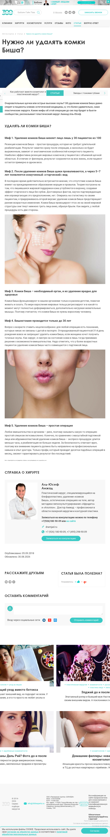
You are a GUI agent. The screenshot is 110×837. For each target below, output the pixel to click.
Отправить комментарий (86, 620)
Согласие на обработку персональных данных (90, 823)
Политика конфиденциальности (96, 821)
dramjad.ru (51, 527)
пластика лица (96, 687)
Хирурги (19, 23)
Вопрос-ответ (91, 23)
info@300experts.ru (36, 803)
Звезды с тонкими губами (86, 93)
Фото (68, 23)
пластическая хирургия (76, 685)
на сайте (71, 521)
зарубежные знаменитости (15, 751)
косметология (98, 751)
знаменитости (96, 685)
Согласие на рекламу (100, 826)
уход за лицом (15, 685)
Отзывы (59, 23)
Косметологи (34, 23)
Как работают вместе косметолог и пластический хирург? (28, 93)
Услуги (48, 23)
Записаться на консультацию (61, 538)
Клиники (7, 23)
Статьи (77, 23)
